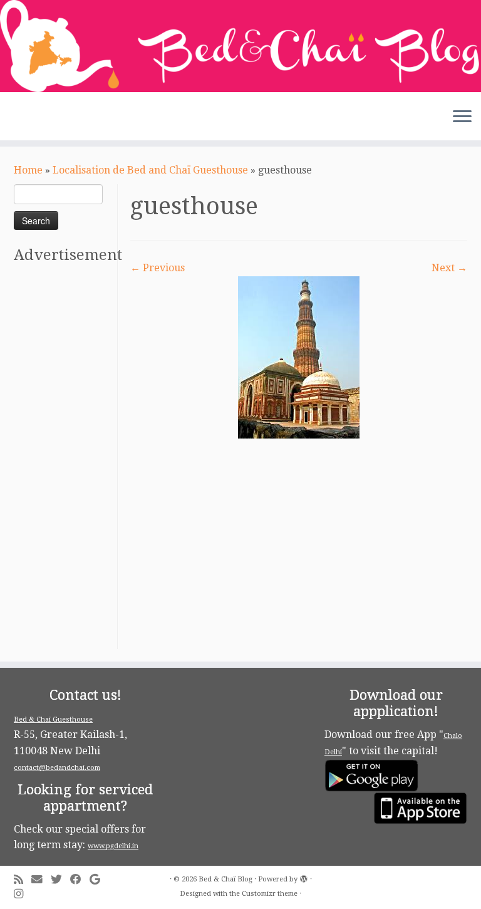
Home (28, 170)
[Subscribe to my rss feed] (22, 879)
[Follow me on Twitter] (60, 879)
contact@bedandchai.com (57, 768)
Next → (449, 268)
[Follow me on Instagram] (22, 894)
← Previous (157, 268)
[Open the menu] (462, 117)
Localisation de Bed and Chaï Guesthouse (150, 170)
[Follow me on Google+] (99, 879)
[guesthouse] (298, 357)
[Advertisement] (64, 461)
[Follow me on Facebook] (80, 879)
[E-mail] (41, 879)
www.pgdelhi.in (113, 846)
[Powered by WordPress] (303, 877)
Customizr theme (269, 894)
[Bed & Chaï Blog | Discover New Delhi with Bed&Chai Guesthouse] (240, 46)
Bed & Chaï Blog (225, 879)
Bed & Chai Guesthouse (53, 719)
